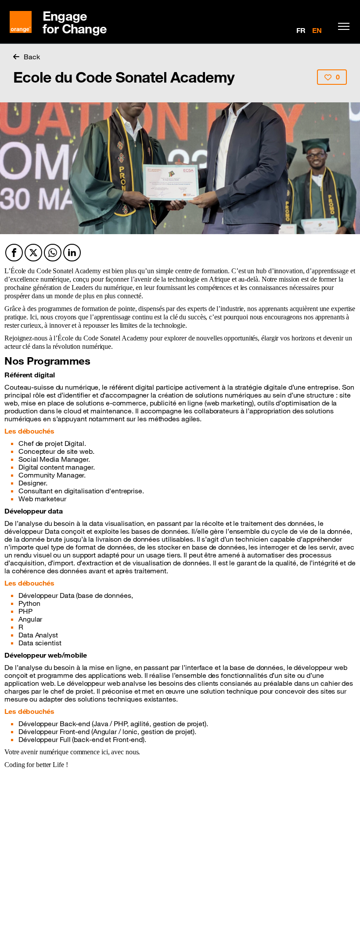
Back (32, 56)
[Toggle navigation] (341, 26)
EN (317, 30)
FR (301, 30)
